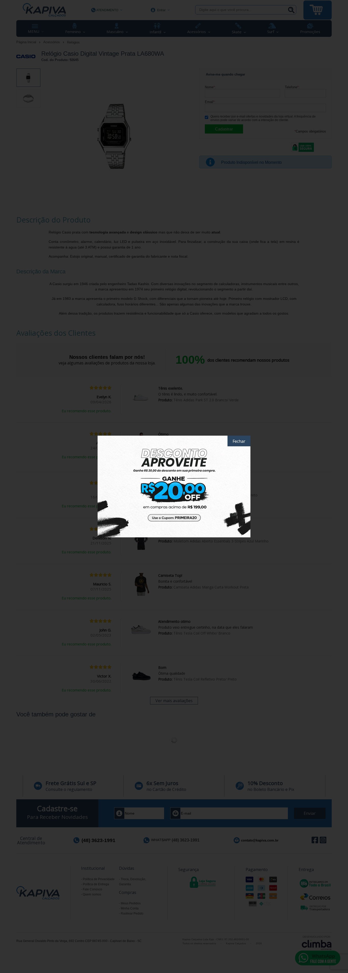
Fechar (239, 441)
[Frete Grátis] (174, 486)
